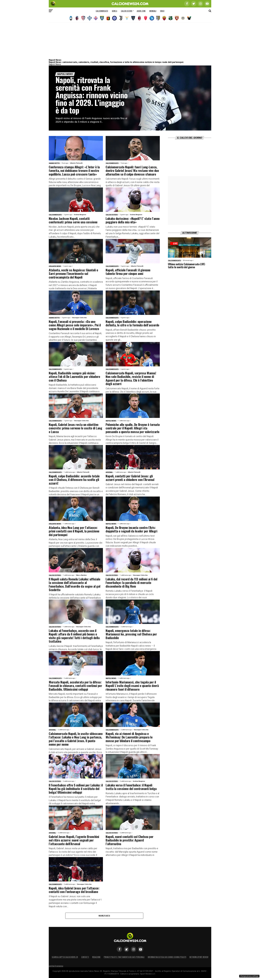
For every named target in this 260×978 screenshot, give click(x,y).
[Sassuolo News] (170, 18)
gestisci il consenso (56, 965)
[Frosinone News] (102, 18)
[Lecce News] (133, 18)
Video (162, 10)
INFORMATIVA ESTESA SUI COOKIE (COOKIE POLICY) (167, 956)
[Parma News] (158, 18)
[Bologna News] (77, 18)
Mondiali (152, 10)
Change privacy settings (249, 976)
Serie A (114, 10)
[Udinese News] (183, 18)
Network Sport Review (198, 956)
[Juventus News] (121, 18)
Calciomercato (102, 10)
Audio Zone (141, 10)
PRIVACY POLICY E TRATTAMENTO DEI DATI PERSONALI (124, 956)
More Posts (104, 916)
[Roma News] (164, 18)
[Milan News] (139, 18)
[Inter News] (114, 18)
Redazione (96, 956)
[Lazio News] (127, 18)
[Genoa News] (108, 18)
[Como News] (89, 18)
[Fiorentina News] (96, 18)
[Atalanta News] (71, 18)
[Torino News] (177, 18)
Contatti (85, 956)
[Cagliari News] (83, 18)
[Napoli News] (152, 18)
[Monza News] (145, 18)
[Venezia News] (189, 18)
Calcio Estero (126, 10)
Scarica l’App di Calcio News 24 (65, 956)
